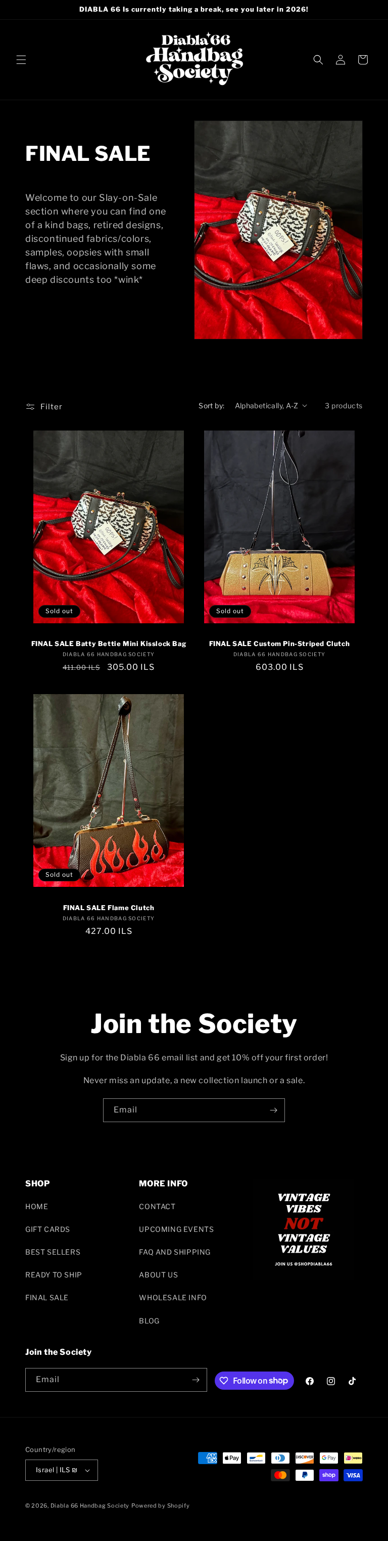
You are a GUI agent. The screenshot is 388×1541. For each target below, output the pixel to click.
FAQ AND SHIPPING (175, 1252)
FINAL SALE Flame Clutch (109, 908)
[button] (21, 60)
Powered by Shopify (160, 1505)
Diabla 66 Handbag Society (90, 1505)
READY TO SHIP (53, 1274)
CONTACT (157, 1206)
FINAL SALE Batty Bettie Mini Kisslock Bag (108, 643)
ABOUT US (158, 1274)
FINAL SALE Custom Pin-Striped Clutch (279, 643)
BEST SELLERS (52, 1252)
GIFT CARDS (47, 1229)
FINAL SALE (47, 1297)
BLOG (149, 1320)
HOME (36, 1206)
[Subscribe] (273, 1110)
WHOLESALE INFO (173, 1297)
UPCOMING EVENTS (176, 1229)
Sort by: (211, 405)
